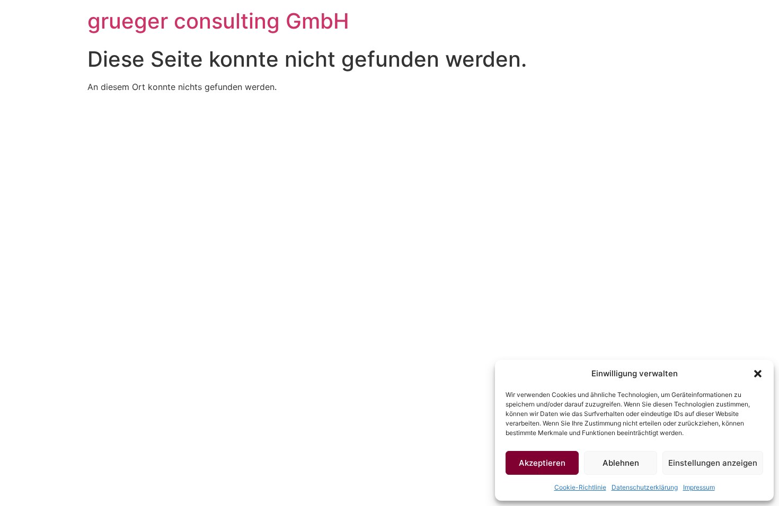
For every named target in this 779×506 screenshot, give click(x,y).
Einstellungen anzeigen (712, 463)
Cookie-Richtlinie (580, 487)
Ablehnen (621, 463)
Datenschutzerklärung (645, 487)
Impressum (699, 487)
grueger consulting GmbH (218, 21)
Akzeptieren (542, 463)
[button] (758, 373)
